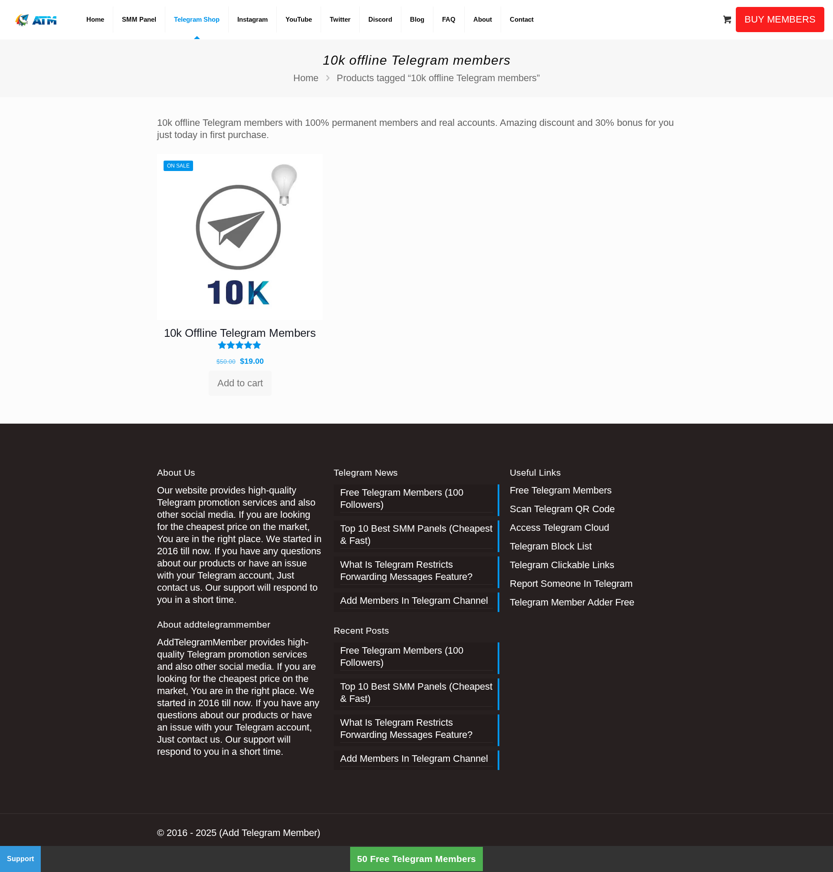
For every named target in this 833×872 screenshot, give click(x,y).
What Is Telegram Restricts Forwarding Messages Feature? (406, 570)
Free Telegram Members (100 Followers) (401, 498)
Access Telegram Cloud (559, 527)
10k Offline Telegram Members (240, 332)
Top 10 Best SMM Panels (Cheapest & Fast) (416, 534)
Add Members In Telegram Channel (414, 600)
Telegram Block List (551, 546)
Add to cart (240, 383)
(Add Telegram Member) (269, 832)
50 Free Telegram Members (416, 859)
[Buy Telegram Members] (37, 19)
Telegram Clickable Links (562, 564)
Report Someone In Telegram (571, 583)
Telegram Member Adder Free (572, 602)
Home (305, 77)
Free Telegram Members (561, 490)
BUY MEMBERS (780, 19)
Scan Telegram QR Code (562, 508)
